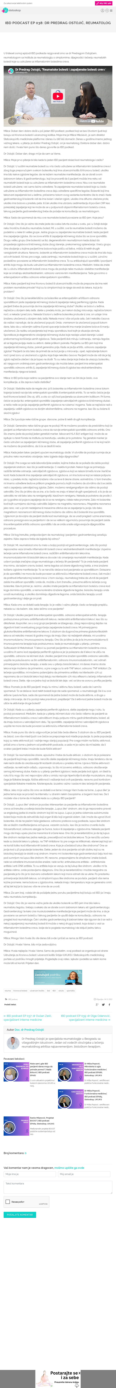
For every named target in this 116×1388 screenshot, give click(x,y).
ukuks (61, 991)
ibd (48, 991)
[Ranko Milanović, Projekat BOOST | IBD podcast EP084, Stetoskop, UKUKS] (16, 1126)
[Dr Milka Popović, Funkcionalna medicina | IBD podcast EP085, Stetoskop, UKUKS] (71, 1099)
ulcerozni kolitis (37, 991)
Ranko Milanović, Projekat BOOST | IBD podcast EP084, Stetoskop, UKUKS (42, 1121)
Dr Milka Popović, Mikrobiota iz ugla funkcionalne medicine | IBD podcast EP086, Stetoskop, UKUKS (95, 1070)
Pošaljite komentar (20, 1215)
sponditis (71, 991)
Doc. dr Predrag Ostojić (29, 1029)
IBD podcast (12, 999)
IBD (54, 991)
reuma (8, 991)
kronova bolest (20, 991)
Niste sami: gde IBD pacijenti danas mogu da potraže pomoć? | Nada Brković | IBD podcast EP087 (41, 1070)
